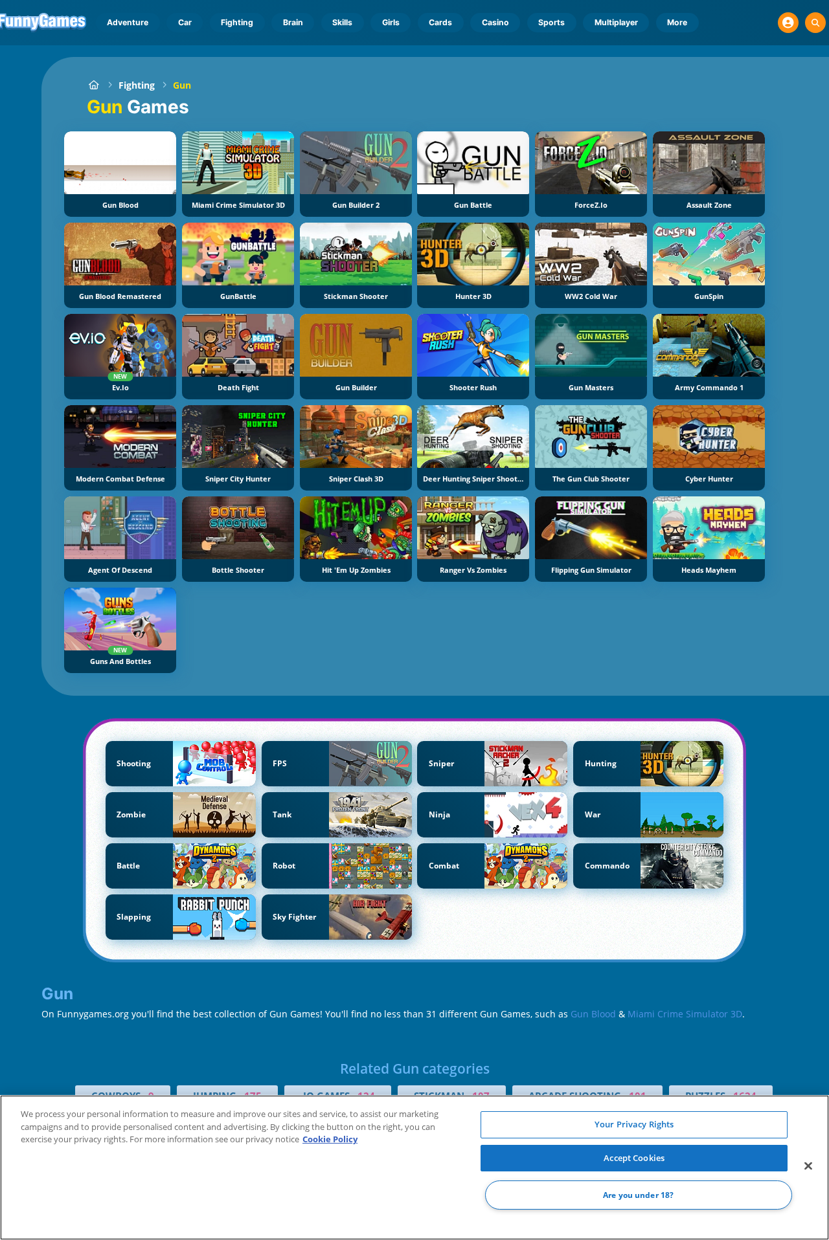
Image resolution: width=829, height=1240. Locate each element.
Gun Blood (593, 1014)
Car (185, 22)
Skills (342, 22)
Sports (551, 22)
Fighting (237, 22)
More (677, 22)
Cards (440, 22)
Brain (293, 22)
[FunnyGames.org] (93, 85)
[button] (788, 22)
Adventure (127, 22)
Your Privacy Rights (634, 1124)
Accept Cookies (634, 1158)
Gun (182, 85)
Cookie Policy (330, 1139)
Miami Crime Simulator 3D (685, 1014)
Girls (391, 22)
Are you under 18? (638, 1195)
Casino (495, 22)
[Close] (808, 1166)
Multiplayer (616, 22)
